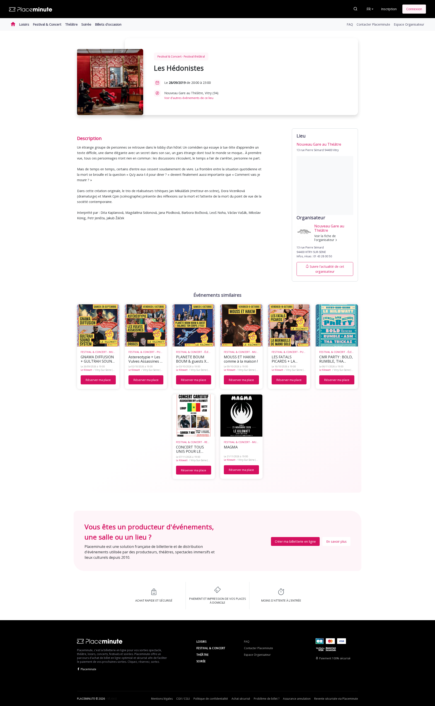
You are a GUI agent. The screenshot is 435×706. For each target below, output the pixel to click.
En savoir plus (336, 541)
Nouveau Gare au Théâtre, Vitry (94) (191, 95)
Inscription (389, 9)
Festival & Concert (47, 24)
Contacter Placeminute (373, 24)
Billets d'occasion (108, 24)
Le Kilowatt (86, 369)
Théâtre (71, 24)
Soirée (86, 24)
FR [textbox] (369, 9)
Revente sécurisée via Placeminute (336, 699)
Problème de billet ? (266, 699)
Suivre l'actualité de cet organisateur (327, 269)
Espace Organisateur (409, 24)
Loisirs (24, 24)
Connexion (414, 9)
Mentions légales (162, 699)
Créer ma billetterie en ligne (295, 541)
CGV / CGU (183, 699)
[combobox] (369, 9)
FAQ (350, 24)
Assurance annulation (297, 699)
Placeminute (88, 669)
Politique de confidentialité (210, 699)
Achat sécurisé (241, 699)
